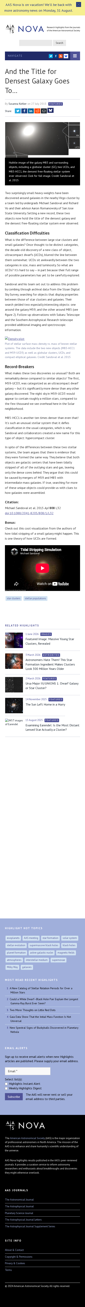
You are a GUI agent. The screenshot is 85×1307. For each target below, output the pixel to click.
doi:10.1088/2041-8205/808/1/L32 (29, 513)
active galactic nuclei (41, 952)
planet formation (16, 952)
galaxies (27, 967)
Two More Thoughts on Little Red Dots (33, 1010)
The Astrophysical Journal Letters (23, 1219)
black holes (69, 945)
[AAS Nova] (42, 28)
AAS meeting (31, 938)
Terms (8, 1270)
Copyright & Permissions (18, 1256)
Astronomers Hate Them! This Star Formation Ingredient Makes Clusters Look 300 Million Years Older (50, 664)
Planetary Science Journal (19, 1213)
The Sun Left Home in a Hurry (45, 704)
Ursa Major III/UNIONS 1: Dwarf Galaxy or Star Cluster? (52, 685)
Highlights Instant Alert (24, 1084)
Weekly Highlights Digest (25, 1088)
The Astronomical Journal (19, 1199)
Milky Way (12, 967)
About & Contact (14, 1250)
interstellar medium (37, 960)
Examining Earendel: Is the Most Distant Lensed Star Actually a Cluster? (52, 727)
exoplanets (13, 938)
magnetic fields (66, 952)
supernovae (58, 960)
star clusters (13, 598)
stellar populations (35, 598)
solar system (70, 938)
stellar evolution (16, 945)
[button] (78, 4)
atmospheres (14, 960)
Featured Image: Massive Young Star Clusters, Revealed (50, 641)
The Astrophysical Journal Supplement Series (30, 1226)
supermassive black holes (44, 945)
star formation (50, 938)
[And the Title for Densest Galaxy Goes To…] (42, 140)
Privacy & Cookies (15, 1263)
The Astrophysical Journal (19, 1206)
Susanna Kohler (17, 103)
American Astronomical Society (27, 1138)
